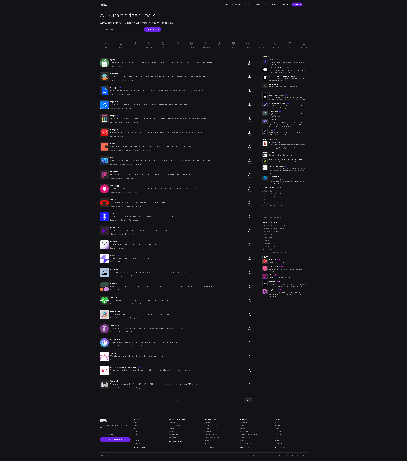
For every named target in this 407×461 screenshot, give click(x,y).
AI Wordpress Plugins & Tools (272, 209)
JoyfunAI (278, 440)
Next (246, 400)
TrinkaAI (207, 422)
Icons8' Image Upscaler (212, 437)
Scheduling (114, 360)
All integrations (175, 441)
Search (133, 178)
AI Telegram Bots (267, 191)
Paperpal (114, 87)
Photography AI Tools (269, 246)
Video (128, 192)
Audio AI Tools (267, 249)
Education (135, 192)
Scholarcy (114, 325)
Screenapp (114, 185)
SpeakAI (114, 297)
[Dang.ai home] (104, 4)
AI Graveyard (271, 4)
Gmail (171, 431)
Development (122, 290)
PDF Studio (243, 422)
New (226, 4)
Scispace (114, 73)
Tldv (112, 213)
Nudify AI (278, 434)
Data (130, 290)
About (249, 456)
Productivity (146, 150)
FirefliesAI (114, 171)
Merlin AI (114, 241)
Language (138, 164)
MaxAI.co (114, 227)
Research (131, 80)
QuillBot (114, 59)
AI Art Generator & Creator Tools (273, 231)
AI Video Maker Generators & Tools (273, 225)
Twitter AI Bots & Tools (269, 197)
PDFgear (114, 129)
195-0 (242, 425)
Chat (112, 122)
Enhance (139, 206)
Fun (135, 437)
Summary (113, 66)
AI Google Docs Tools (269, 203)
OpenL (113, 157)
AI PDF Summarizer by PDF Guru (123, 367)
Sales (120, 178)
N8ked (277, 422)
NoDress (278, 431)
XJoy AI (207, 428)
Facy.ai (207, 443)
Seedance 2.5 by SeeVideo (248, 434)
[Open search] (218, 4)
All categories (139, 447)
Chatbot (113, 136)
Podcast (126, 276)
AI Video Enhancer (211, 425)
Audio (117, 220)
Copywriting (119, 122)
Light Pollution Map (246, 443)
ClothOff (278, 428)
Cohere (113, 283)
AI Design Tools (267, 243)
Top (248, 4)
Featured (238, 4)
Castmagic (114, 269)
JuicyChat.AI (279, 425)
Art (135, 428)
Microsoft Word (174, 425)
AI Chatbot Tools (267, 234)
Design (136, 440)
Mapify (113, 255)
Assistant (113, 108)
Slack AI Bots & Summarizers (271, 218)
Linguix (113, 115)
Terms (305, 456)
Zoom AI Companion (211, 434)
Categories (285, 4)
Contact (299, 456)
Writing (120, 66)
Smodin (113, 199)
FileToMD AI (244, 428)
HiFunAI (277, 437)
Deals (258, 4)
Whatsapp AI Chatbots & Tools (272, 206)
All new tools (245, 447)
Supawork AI (209, 431)
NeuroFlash (115, 311)
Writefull (114, 381)
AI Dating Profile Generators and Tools (274, 252)
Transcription (133, 220)
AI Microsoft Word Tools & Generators (275, 194)
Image (138, 318)
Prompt (127, 234)
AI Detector (122, 80)
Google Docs (173, 434)
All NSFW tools (280, 447)
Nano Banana (244, 431)
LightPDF (114, 101)
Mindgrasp (115, 339)
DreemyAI (278, 443)
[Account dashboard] (305, 4)
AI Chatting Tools (268, 237)
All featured (209, 447)
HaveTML (243, 440)
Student (129, 332)
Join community (151, 29)
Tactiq (113, 353)
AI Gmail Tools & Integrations (271, 200)
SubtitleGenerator (246, 437)
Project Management (125, 150)
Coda (112, 143)
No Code (113, 304)
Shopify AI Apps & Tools (270, 212)
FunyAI (207, 440)
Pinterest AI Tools (268, 215)
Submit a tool (291, 456)
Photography (138, 443)
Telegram (172, 422)
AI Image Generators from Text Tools (274, 228)
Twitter (171, 428)
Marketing (121, 248)
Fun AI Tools (266, 240)
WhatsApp (172, 437)
